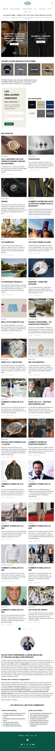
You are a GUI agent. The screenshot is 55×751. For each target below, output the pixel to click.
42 (31, 628)
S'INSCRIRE (9, 124)
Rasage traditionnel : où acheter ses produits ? (39, 323)
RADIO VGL (30, 399)
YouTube (17, 687)
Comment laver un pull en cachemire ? (39, 717)
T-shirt (25, 81)
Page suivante (35, 628)
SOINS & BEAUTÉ (31, 239)
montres (37, 17)
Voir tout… (34, 81)
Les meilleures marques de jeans (11, 724)
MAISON (2, 239)
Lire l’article (15, 44)
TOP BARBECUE (7, 242)
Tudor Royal (34, 159)
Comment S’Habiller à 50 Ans (39, 527)
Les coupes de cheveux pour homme (39, 720)
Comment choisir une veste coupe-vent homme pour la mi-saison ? (40, 203)
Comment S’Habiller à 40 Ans (39, 485)
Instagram (23, 687)
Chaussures (20, 80)
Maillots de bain (28, 80)
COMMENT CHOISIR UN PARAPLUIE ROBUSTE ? (37, 443)
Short (29, 81)
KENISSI (4, 201)
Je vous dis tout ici (26, 83)
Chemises (9, 80)
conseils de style (31, 17)
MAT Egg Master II (36, 362)
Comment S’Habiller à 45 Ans (12, 527)
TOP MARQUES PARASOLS (11, 282)
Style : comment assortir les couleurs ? (39, 715)
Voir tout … (35, 80)
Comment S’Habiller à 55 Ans (12, 569)
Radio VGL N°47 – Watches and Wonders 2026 (39, 403)
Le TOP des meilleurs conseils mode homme (41, 713)
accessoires (17, 686)
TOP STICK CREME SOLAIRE (39, 242)
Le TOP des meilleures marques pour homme (14, 713)
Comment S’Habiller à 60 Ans (39, 569)
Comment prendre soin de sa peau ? (39, 722)
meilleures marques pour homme (17, 17)
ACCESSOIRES (3, 319)
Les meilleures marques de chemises (12, 725)
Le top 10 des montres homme (10, 722)
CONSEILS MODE (4, 399)
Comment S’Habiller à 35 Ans (12, 485)
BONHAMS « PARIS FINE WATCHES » (37, 283)
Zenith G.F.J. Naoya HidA (11, 362)
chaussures (46, 17)
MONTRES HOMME (4, 156)
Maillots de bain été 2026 (12, 322)
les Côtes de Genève (37, 610)
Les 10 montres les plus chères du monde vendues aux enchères (13, 161)
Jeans (14, 80)
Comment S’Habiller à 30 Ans (12, 403)
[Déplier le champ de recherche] (52, 3)
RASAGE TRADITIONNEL (32, 319)
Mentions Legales (33, 747)
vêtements (10, 686)
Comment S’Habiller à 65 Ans (12, 611)
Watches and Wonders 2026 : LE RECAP (13, 443)
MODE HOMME (30, 198)
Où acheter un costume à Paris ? (38, 718)
